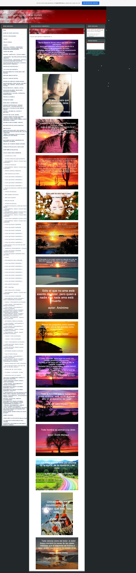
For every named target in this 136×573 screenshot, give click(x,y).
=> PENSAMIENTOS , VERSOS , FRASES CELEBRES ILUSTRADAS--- (13, 333)
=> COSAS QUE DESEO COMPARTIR (12, 224)
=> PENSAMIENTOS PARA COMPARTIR (12, 260)
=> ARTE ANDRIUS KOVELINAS (11, 194)
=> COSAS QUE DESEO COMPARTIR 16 (12, 266)
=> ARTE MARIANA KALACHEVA (11, 173)
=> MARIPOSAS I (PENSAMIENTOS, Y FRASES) (14, 248)
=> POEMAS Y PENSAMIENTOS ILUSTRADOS (14, 302)
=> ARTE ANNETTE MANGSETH (11, 284)
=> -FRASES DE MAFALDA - (10, 203)
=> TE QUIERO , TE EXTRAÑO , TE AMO (13, 372)
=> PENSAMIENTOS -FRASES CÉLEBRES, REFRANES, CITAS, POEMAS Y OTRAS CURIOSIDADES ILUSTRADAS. (13, 360)
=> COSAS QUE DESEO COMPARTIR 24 (12, 236)
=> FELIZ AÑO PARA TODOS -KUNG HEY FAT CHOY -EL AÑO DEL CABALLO (14, 366)
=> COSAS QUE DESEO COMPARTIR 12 (12, 182)
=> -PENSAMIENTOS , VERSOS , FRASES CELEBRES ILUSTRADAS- (13, 330)
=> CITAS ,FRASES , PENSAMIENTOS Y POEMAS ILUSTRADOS (13, 305)
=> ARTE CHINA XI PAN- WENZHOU (12, 290)
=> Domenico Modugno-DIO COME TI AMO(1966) (14, 363)
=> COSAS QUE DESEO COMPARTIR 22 (12, 242)
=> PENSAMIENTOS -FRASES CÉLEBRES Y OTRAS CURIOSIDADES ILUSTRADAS (13, 299)
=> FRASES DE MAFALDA (9, 164)
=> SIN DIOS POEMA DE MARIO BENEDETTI (14, 158)
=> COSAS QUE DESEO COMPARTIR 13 (12, 179)
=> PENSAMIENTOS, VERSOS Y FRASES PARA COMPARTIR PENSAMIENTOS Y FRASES (14, 212)
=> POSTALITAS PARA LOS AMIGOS (12, 375)
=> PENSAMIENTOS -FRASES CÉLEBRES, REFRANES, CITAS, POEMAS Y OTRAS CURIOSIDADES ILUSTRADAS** (13, 315)
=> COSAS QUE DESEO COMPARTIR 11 (12, 185)
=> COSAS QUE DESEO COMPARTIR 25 (12, 233)
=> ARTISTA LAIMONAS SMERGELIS (12, 170)
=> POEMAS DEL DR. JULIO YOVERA (12, 369)
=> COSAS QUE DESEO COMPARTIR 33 (12, 278)
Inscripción (91, 36)
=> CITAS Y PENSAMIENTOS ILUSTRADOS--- (14, 342)
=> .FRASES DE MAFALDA (9, 191)
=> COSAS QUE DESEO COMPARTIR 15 (12, 269)
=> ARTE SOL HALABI (8, 200)
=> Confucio (6, 257)
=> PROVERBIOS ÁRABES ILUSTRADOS (13, 351)
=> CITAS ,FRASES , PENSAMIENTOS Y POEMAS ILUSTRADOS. (13, 357)
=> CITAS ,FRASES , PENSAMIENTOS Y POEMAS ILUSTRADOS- (13, 327)
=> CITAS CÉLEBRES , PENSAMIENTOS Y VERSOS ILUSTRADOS (13, 324)
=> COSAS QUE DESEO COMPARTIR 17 (12, 263)
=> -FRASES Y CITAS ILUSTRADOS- (12, 336)
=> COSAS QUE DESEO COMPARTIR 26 (12, 275)
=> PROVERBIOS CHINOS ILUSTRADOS (13, 321)
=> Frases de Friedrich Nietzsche (10, 354)
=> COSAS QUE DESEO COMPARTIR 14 (12, 272)
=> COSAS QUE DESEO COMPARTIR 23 (12, 239)
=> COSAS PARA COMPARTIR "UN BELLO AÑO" (15, 218)
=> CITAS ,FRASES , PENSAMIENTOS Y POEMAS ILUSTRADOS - (13, 308)
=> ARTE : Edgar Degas (8, 287)
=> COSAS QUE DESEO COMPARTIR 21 (12, 176)
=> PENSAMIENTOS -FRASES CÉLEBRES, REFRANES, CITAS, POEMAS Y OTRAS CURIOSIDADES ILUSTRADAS (13, 311)
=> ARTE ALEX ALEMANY (9, 197)
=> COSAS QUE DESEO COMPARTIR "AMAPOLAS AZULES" (12, 251)
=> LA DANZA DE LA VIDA (9, 155)
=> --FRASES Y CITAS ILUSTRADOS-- (12, 339)
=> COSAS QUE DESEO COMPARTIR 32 (12, 281)
